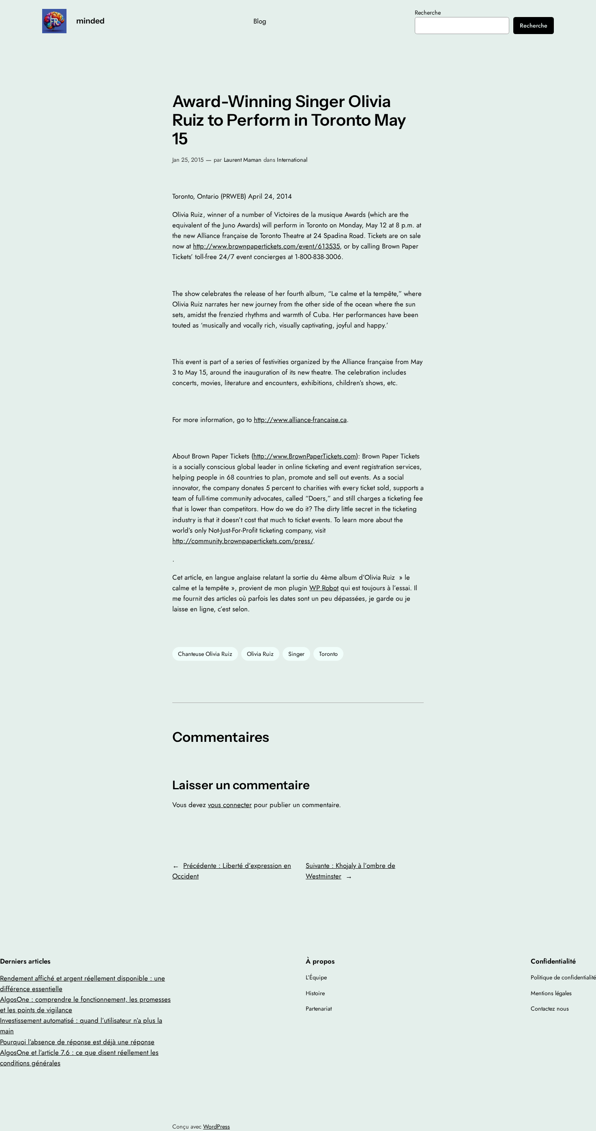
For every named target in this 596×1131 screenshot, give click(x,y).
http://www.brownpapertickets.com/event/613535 (266, 246)
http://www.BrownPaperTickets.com (304, 456)
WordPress (216, 1126)
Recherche (428, 13)
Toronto (328, 654)
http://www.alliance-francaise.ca (300, 419)
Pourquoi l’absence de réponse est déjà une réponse (77, 1042)
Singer (296, 654)
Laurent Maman (243, 160)
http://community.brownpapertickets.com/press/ (242, 541)
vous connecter (230, 805)
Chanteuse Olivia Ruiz (205, 654)
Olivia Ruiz (260, 654)
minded (90, 21)
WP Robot (324, 588)
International (292, 160)
